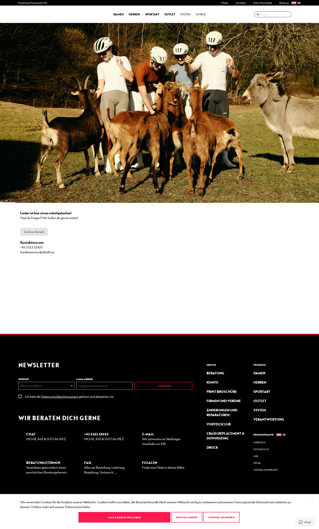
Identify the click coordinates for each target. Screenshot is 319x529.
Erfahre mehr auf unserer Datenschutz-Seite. (60, 507)
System (259, 410)
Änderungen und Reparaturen (222, 412)
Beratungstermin (43, 462)
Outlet (259, 401)
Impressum (259, 442)
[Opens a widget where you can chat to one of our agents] (305, 522)
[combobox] (272, 14)
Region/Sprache (263, 434)
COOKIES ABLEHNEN (221, 517)
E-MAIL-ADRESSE (84, 379)
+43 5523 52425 (96, 434)
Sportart (261, 391)
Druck (212, 447)
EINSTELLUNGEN (187, 517)
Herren (259, 382)
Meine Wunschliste (262, 2)
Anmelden (241, 2)
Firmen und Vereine (224, 401)
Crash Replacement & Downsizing (225, 435)
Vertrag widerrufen (265, 470)
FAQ (87, 462)
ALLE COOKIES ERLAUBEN (124, 517)
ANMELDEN (164, 385)
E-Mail (148, 434)
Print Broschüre (222, 391)
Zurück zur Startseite (34, 231)
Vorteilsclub (219, 424)
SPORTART (23, 379)
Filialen (224, 2)
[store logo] (28, 14)
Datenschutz (261, 449)
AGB (255, 456)
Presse (257, 463)
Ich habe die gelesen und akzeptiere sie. (69, 396)
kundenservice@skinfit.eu (37, 252)
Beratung (284, 2)
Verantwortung (268, 419)
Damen (259, 373)
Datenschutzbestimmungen (59, 396)
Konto (212, 382)
